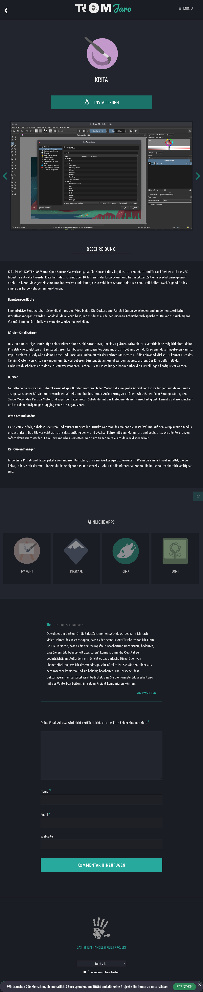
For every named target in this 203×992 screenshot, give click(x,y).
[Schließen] (199, 984)
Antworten (147, 693)
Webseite (47, 836)
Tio (49, 624)
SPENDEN (184, 987)
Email (46, 814)
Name (46, 791)
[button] (5, 176)
